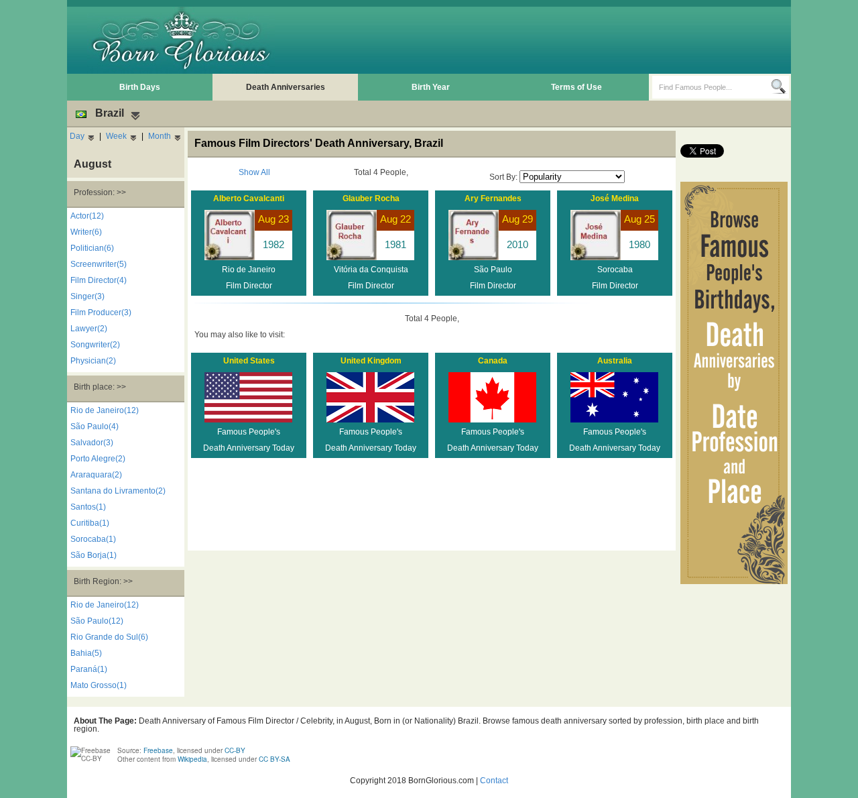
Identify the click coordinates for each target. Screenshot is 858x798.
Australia (614, 360)
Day (77, 136)
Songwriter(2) (95, 344)
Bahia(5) (86, 653)
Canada (492, 360)
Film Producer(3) (100, 312)
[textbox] (711, 87)
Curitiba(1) (89, 523)
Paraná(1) (88, 669)
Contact (494, 780)
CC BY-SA (274, 759)
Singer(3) (87, 296)
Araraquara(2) (96, 474)
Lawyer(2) (88, 328)
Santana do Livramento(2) (118, 491)
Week (116, 136)
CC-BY (235, 750)
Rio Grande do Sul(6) (109, 637)
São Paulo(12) (96, 621)
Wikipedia (192, 759)
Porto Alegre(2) (97, 458)
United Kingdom (371, 360)
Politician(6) (92, 248)
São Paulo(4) (94, 426)
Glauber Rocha (371, 198)
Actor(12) (87, 216)
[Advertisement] (544, 40)
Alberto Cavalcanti (248, 198)
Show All (254, 172)
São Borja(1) (93, 555)
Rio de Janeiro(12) (104, 410)
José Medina (615, 198)
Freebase (158, 750)
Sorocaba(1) (93, 539)
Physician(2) (93, 360)
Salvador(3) (91, 442)
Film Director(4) (98, 280)
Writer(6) (86, 232)
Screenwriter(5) (98, 264)
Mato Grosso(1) (98, 685)
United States (249, 360)
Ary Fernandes (493, 198)
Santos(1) (88, 507)
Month (159, 136)
